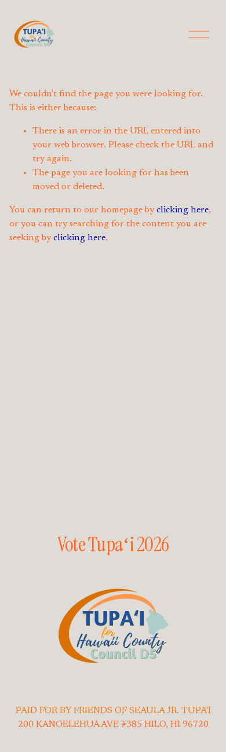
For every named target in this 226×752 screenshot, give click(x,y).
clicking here (182, 210)
